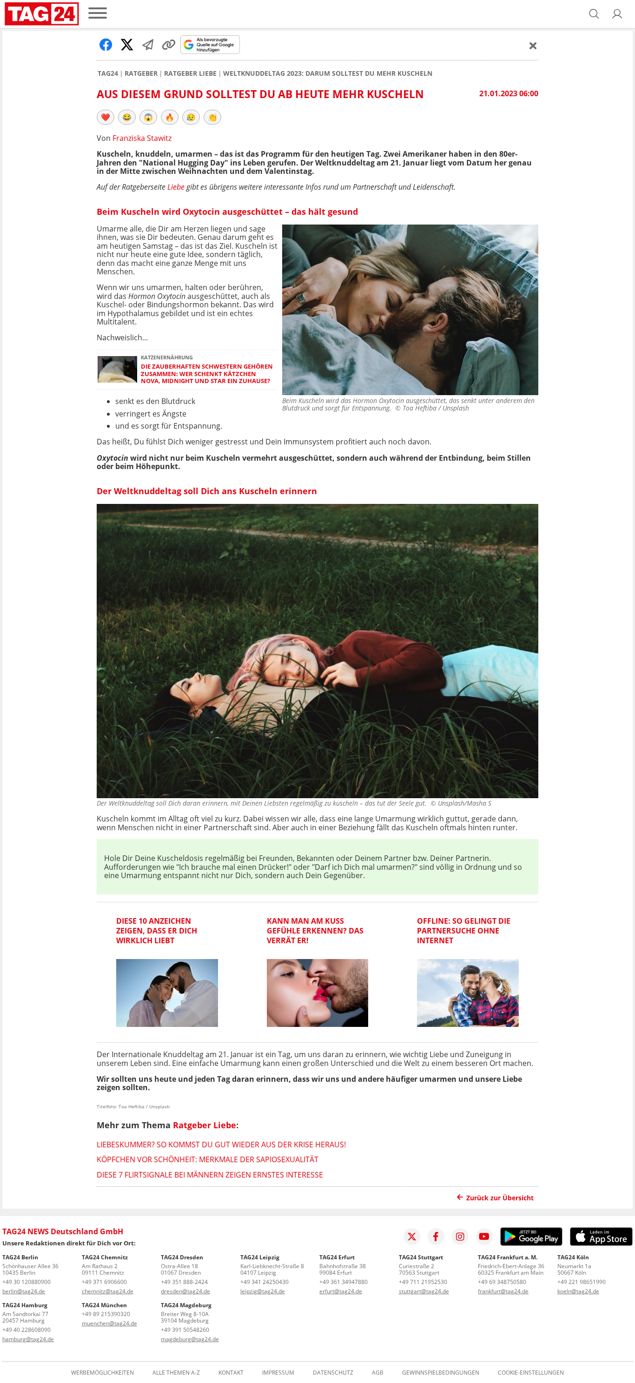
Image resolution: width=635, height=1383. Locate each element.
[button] (617, 14)
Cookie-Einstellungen (531, 1373)
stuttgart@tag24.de (424, 1291)
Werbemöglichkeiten (102, 1373)
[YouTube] (484, 1236)
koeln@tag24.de (578, 1291)
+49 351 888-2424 (184, 1282)
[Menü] (97, 14)
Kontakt (231, 1373)
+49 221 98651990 (581, 1282)
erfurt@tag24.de (340, 1291)
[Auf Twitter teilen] (127, 44)
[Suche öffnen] (594, 14)
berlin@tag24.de (23, 1291)
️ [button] (105, 117)
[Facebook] (436, 1236)
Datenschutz (333, 1373)
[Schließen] (533, 45)
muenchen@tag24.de (109, 1323)
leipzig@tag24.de (262, 1291)
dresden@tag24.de (185, 1291)
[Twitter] (411, 1236)
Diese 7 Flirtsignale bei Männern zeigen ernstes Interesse (210, 1175)
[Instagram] (460, 1236)
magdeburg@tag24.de (190, 1339)
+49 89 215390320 (106, 1314)
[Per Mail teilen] (148, 44)
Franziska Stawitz (142, 138)
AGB (378, 1373)
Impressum (278, 1373)
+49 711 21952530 (423, 1282)
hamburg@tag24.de (28, 1339)
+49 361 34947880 (343, 1282)
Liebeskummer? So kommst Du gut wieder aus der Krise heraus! (221, 1144)
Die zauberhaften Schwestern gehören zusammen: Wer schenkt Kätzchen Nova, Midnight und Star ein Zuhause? (207, 373)
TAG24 (108, 73)
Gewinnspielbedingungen (440, 1373)
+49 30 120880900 (26, 1282)
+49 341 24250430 (264, 1282)
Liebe (176, 187)
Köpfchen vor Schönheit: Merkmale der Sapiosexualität (207, 1159)
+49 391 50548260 (185, 1330)
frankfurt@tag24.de (503, 1291)
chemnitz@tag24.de (107, 1291)
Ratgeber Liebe (190, 73)
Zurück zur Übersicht (500, 1197)
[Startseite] (42, 14)
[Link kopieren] (168, 44)
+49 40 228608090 (26, 1330)
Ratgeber (141, 73)
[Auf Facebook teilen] (106, 44)
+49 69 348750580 (502, 1282)
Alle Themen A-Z (176, 1373)
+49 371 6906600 (104, 1282)
